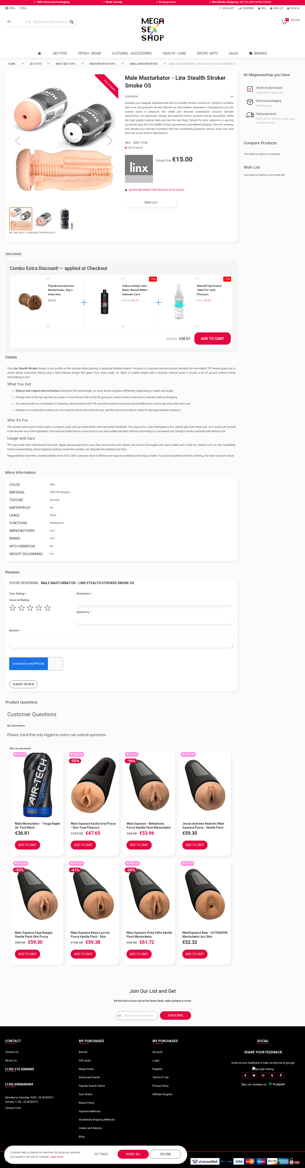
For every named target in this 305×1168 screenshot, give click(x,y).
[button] (17, 140)
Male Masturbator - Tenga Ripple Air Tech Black (37, 825)
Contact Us (11, 1052)
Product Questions (21, 702)
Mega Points (86, 1069)
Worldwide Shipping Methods (97, 1119)
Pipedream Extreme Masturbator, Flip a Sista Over (61, 290)
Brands (83, 1052)
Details (11, 357)
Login (155, 1060)
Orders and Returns (90, 1128)
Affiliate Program (162, 1094)
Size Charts (85, 1094)
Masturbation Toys (102, 63)
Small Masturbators (143, 63)
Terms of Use (160, 1077)
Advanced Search (89, 1077)
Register (157, 1069)
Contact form (13, 1108)
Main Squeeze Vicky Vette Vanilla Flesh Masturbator (149, 934)
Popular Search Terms (92, 1085)
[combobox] (40, 22)
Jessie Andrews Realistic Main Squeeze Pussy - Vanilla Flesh (203, 825)
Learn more (56, 1156)
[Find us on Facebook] (245, 1075)
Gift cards (85, 1060)
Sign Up (278, 8)
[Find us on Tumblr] (272, 1075)
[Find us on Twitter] (254, 1075)
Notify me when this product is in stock (156, 189)
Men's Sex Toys (65, 63)
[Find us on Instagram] (263, 1075)
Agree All (133, 1154)
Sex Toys (35, 63)
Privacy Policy (160, 1085)
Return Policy (86, 1102)
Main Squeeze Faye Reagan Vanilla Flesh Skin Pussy (33, 934)
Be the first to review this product (32, 232)
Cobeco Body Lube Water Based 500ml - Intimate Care (135, 290)
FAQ (263, 8)
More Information (20, 472)
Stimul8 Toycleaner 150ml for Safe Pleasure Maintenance (209, 290)
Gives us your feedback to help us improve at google (263, 1062)
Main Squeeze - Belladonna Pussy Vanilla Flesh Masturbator (149, 825)
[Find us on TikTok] (281, 1075)
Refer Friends (13, 254)
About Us (11, 1060)
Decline (165, 1154)
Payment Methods (89, 1111)
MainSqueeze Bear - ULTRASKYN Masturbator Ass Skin (204, 934)
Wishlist (228, 8)
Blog (81, 1136)
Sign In (294, 8)
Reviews (12, 572)
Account (157, 1052)
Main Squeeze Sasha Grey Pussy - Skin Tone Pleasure (93, 825)
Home (11, 63)
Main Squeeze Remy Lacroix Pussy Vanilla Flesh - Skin (90, 934)
